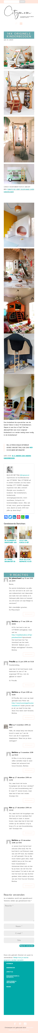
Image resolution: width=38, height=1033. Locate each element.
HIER (31, 447)
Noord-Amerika (13, 1008)
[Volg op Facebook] (25, 6)
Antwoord (28, 614)
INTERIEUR (9, 963)
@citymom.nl (24, 475)
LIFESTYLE (9, 972)
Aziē (9, 998)
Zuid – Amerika (13, 1012)
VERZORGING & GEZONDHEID (11, 982)
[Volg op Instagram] (31, 6)
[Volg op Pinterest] (28, 6)
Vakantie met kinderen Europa (16, 1003)
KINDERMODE (10, 968)
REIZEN (8, 987)
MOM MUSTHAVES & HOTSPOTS (12, 976)
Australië (11, 994)
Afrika (10, 990)
